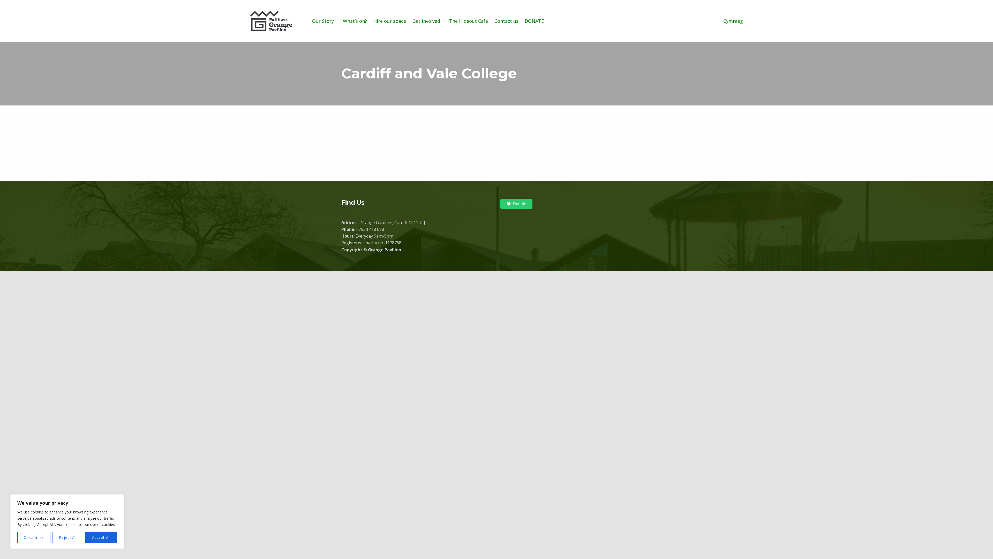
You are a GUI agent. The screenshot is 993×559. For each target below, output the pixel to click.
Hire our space (389, 21)
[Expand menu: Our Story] (337, 21)
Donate (519, 204)
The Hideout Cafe (468, 21)
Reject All (68, 537)
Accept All (101, 537)
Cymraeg (733, 21)
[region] (67, 521)
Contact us (506, 21)
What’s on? (355, 21)
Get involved (426, 21)
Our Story (323, 21)
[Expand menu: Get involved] (443, 21)
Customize (34, 537)
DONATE (534, 21)
